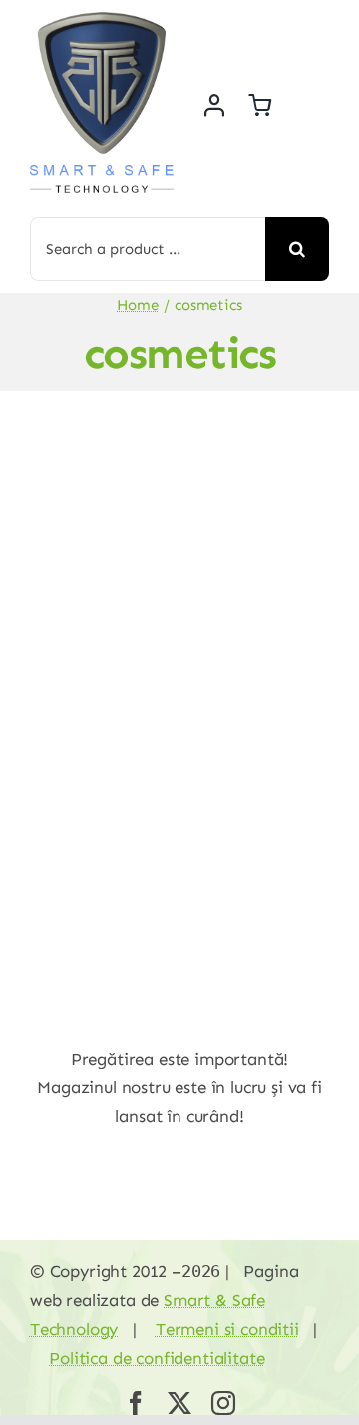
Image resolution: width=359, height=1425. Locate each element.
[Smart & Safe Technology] (102, 20)
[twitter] (179, 1403)
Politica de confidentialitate (156, 1358)
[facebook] (136, 1403)
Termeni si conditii (227, 1329)
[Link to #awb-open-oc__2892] (316, 105)
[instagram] (223, 1403)
